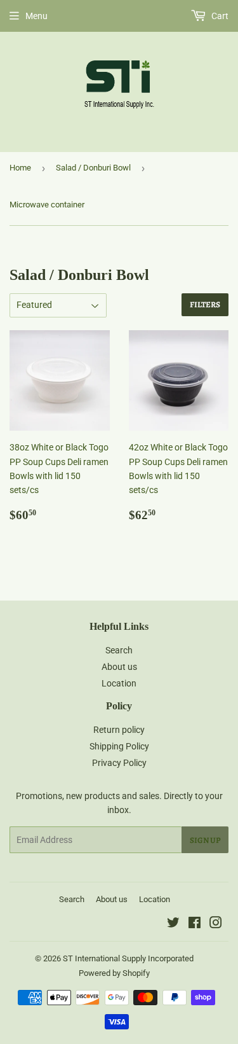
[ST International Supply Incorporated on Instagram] (215, 924)
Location (119, 683)
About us (119, 667)
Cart (218, 16)
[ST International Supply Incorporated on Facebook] (194, 924)
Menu (36, 16)
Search (119, 650)
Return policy (119, 730)
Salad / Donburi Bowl (93, 167)
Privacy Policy (119, 763)
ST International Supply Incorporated (128, 958)
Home (20, 167)
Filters (205, 304)
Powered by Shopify (114, 973)
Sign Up (205, 840)
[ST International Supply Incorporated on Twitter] (173, 924)
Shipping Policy (119, 746)
